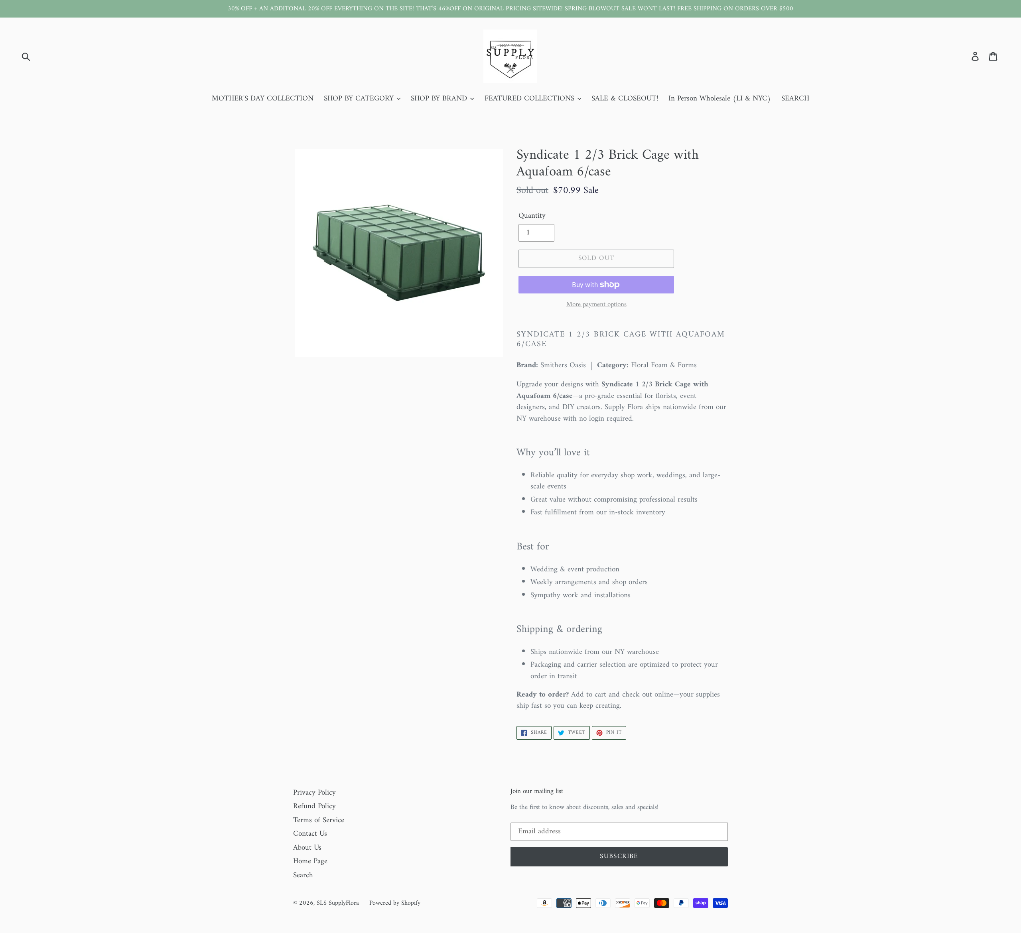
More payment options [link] (596, 305)
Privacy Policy (314, 792)
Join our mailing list (536, 791)
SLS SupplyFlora (338, 903)
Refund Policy (314, 806)
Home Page (310, 861)
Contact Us (310, 833)
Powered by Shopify (394, 903)
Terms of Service (318, 820)
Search (303, 875)
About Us (307, 847)
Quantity (532, 216)
